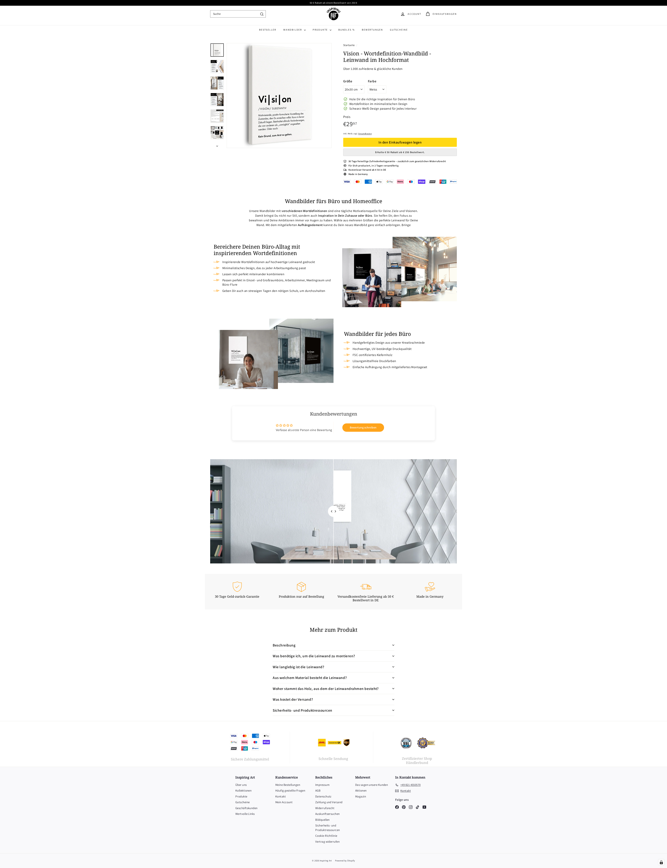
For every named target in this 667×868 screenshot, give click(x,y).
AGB (317, 790)
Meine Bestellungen (287, 785)
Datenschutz (323, 796)
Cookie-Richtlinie (326, 836)
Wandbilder (293, 29)
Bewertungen (372, 29)
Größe (347, 81)
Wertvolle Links (245, 814)
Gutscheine (399, 29)
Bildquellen (322, 820)
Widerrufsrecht (324, 808)
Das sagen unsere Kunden (371, 785)
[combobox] (238, 14)
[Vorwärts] (217, 145)
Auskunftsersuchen (327, 814)
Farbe (372, 81)
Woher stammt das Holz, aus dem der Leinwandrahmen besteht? (325, 688)
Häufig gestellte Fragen (290, 790)
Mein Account (284, 802)
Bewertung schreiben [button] (363, 427)
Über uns (241, 785)
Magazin (360, 796)
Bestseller (267, 29)
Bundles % (346, 29)
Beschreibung (284, 645)
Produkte (321, 29)
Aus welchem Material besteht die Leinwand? (310, 677)
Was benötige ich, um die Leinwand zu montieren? (314, 656)
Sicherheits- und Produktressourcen (302, 710)
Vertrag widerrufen (327, 842)
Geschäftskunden (246, 808)
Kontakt (280, 796)
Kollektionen (243, 790)
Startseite (349, 45)
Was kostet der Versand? (293, 699)
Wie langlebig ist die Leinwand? (298, 667)
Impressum (322, 785)
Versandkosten (365, 133)
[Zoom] (279, 95)
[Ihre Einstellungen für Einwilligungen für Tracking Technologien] (661, 862)
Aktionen (361, 790)
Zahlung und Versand (329, 802)
